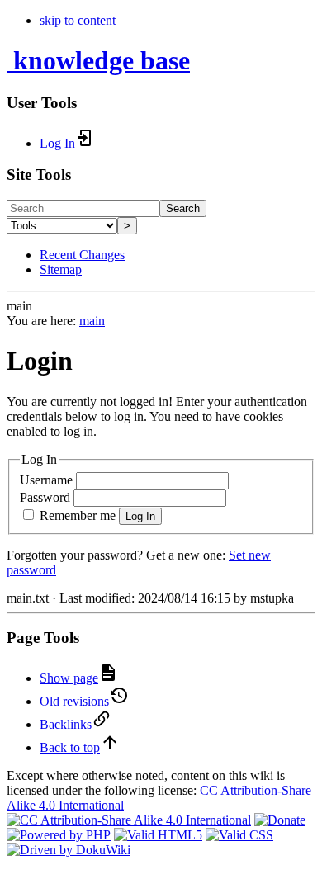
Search (183, 208)
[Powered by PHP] (59, 835)
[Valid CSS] (239, 835)
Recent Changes (82, 255)
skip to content (78, 20)
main (92, 321)
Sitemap (61, 269)
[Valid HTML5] (158, 835)
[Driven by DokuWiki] (68, 850)
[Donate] (279, 820)
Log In (140, 516)
